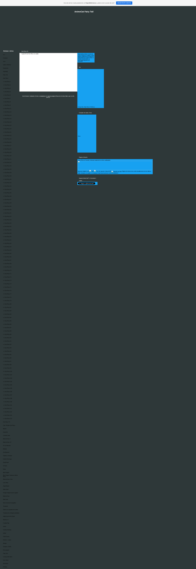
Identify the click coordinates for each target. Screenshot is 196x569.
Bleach (4, 428)
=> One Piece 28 (7, 149)
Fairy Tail (5, 74)
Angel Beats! (6, 486)
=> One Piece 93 (7, 347)
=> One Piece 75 (7, 287)
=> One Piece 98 (7, 364)
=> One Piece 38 (7, 172)
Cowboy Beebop (7, 529)
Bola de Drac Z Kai (7, 479)
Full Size (92, 107)
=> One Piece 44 (7, 189)
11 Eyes (5, 465)
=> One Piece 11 (7, 108)
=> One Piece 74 (7, 283)
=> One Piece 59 (7, 236)
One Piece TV (6, 422)
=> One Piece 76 (7, 290)
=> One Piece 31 (7, 159)
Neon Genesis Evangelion (9, 502)
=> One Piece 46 (7, 196)
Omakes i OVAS (7, 546)
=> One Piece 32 (7, 162)
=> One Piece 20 (7, 128)
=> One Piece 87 (7, 327)
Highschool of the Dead (9, 516)
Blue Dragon (6, 472)
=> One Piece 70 (7, 270)
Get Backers (6, 452)
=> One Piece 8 (7, 101)
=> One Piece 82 (7, 310)
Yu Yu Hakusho (7, 445)
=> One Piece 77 (7, 294)
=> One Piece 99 (7, 368)
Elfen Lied (5, 499)
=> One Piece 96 (7, 358)
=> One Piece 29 (7, 152)
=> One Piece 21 (7, 132)
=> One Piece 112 (7, 411)
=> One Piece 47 (7, 199)
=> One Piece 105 (7, 388)
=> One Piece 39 (7, 176)
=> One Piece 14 (7, 115)
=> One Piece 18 (7, 122)
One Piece (5, 78)
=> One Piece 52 (7, 216)
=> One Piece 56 (7, 229)
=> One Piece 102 (7, 378)
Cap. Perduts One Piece (9, 425)
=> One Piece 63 (7, 246)
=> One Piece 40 (7, 179)
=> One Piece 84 (7, 317)
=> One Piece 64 (7, 250)
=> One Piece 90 (7, 337)
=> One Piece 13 (7, 112)
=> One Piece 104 (7, 384)
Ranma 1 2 (5, 519)
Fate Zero (5, 553)
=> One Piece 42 (7, 182)
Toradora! (5, 506)
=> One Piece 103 (7, 381)
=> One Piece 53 (7, 219)
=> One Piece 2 (7, 85)
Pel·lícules (5, 563)
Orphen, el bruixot (7, 455)
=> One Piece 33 (7, 165)
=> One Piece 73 (7, 280)
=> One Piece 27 (7, 145)
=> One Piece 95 (7, 354)
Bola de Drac (6, 496)
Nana (4, 469)
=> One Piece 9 (7, 105)
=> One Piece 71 (7, 273)
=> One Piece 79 (7, 300)
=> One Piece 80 (7, 304)
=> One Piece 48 (7, 203)
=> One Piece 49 (7, 206)
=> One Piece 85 (7, 320)
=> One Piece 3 (7, 88)
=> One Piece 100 (7, 371)
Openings (5, 71)
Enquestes (5, 68)
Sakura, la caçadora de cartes (10, 509)
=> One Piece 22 (7, 135)
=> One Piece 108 (7, 398)
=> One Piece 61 (7, 240)
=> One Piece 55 (7, 226)
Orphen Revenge (7, 459)
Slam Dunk (5, 489)
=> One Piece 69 (7, 267)
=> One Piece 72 (7, 277)
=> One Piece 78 (7, 297)
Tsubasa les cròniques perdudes (11, 513)
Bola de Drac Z (7, 438)
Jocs (4, 61)
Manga (4, 543)
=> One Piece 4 (7, 91)
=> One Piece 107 (7, 395)
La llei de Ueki (6, 435)
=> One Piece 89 (7, 334)
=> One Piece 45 (7, 192)
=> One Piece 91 (7, 341)
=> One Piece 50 (7, 209)
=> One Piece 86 (7, 324)
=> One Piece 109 (7, 401)
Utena (4, 526)
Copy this (81, 107)
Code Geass (6, 536)
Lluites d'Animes (7, 64)
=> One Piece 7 (7, 98)
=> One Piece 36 (7, 169)
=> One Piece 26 (7, 142)
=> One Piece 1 (7, 81)
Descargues (6, 550)
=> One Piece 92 (7, 344)
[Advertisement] (76, 34)
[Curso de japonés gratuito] (116, 171)
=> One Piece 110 (7, 405)
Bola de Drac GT (7, 442)
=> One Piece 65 (7, 253)
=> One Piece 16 (7, 118)
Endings (5, 566)
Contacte (5, 58)
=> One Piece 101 (7, 374)
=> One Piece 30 (7, 155)
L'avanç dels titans (7, 556)
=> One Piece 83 (7, 314)
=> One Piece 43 (7, 186)
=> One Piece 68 (7, 263)
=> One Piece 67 (7, 260)
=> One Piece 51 (7, 213)
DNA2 (4, 533)
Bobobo (5, 449)
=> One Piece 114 (7, 418)
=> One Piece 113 (7, 415)
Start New (86, 107)
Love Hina (5, 482)
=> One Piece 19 (7, 125)
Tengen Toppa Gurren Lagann (10, 492)
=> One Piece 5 (7, 95)
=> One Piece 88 (7, 331)
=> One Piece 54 (7, 223)
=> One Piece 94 (7, 351)
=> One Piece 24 (7, 138)
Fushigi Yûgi (6, 523)
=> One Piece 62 (7, 243)
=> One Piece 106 (7, 391)
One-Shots (5, 560)
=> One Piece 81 (7, 307)
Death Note (6, 462)
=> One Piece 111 (7, 408)
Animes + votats (7, 540)
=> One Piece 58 (7, 233)
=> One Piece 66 (7, 256)
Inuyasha (5, 432)
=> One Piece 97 (7, 361)
